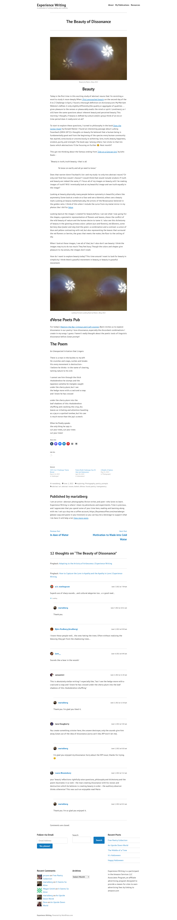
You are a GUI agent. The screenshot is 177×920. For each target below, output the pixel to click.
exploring (80, 483)
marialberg (56, 483)
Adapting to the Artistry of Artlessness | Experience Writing (85, 563)
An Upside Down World (118, 845)
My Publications (122, 5)
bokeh (76, 486)
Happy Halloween (115, 860)
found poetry (91, 486)
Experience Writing (51, 5)
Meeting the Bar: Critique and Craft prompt (79, 327)
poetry (98, 483)
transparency (101, 486)
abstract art (56, 486)
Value (70, 207)
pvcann (46, 875)
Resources (135, 5)
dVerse (82, 486)
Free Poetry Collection (117, 840)
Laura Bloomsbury (63, 773)
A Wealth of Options (107, 470)
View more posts (81, 518)
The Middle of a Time (117, 850)
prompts (105, 483)
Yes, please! (44, 846)
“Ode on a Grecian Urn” (107, 151)
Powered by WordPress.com (62, 915)
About (111, 5)
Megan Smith (49, 888)
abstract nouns (67, 486)
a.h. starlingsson (62, 586)
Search (75, 835)
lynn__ (58, 653)
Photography (90, 483)
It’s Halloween (114, 855)
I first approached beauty (93, 99)
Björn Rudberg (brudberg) (66, 629)
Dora (45, 902)
